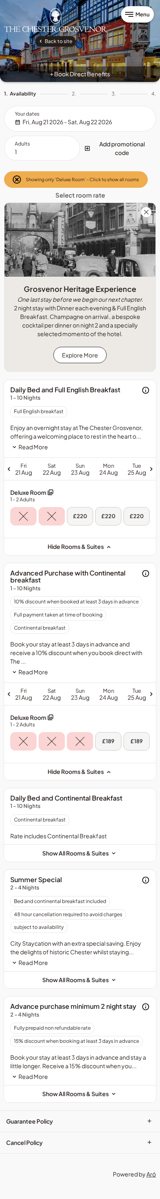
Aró (151, 1174)
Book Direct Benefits (80, 73)
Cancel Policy (79, 1142)
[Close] (146, 212)
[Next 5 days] (119, 469)
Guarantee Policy (79, 1121)
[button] (118, 148)
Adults (22, 144)
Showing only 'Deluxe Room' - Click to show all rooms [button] (82, 179)
